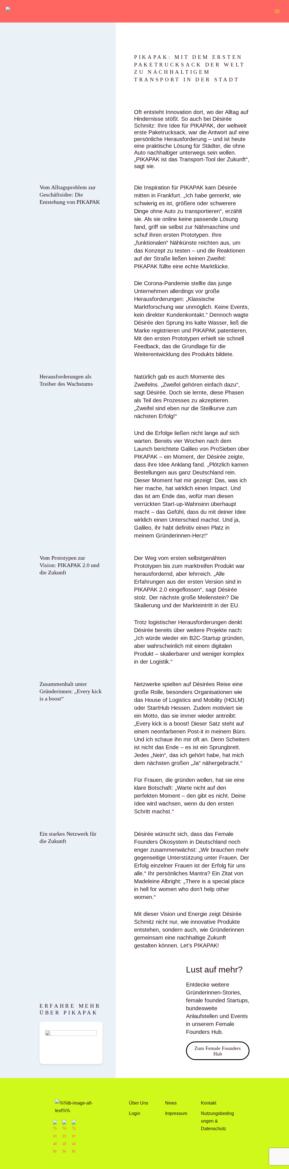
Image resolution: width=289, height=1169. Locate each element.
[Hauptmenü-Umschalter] (277, 11)
